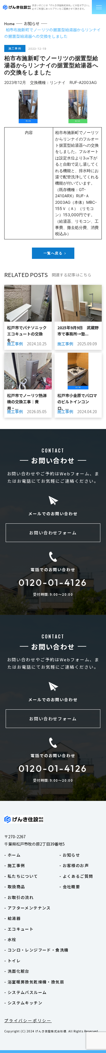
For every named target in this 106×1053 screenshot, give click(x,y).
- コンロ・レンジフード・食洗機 (36, 950)
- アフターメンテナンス (27, 908)
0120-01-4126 (53, 582)
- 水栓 (10, 939)
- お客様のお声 (74, 865)
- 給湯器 (12, 918)
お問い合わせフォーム (53, 533)
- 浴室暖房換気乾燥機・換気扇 (34, 982)
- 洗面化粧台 (16, 971)
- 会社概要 (69, 886)
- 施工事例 (14, 865)
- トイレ (12, 960)
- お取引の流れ (19, 897)
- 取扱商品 (14, 886)
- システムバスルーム (25, 992)
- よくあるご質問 (76, 876)
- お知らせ (69, 855)
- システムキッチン (23, 1003)
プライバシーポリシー (28, 1020)
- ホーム (12, 855)
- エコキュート (19, 929)
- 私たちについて (21, 876)
